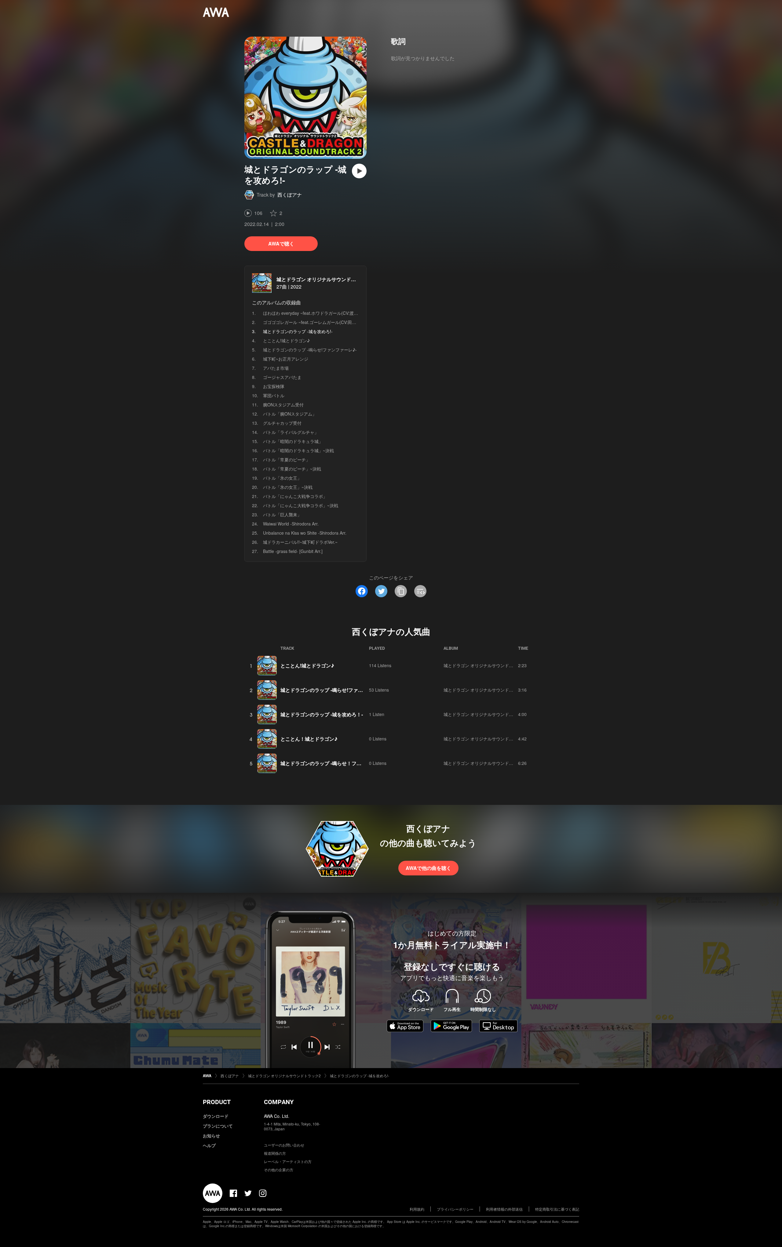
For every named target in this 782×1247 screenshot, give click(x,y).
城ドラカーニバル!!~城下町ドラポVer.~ (300, 542)
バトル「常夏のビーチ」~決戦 (292, 469)
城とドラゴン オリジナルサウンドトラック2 (324, 279)
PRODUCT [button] (217, 1102)
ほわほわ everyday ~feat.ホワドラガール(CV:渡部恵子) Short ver (325, 313)
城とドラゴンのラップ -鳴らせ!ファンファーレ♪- (310, 350)
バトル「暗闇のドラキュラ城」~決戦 (298, 450)
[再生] (359, 171)
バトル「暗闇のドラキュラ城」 (293, 441)
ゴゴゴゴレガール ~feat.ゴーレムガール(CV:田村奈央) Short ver (324, 322)
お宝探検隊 (273, 386)
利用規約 (417, 1209)
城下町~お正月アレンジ (285, 359)
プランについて (218, 1126)
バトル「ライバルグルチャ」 (291, 432)
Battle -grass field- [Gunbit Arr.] (293, 551)
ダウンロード (215, 1116)
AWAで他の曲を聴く (428, 867)
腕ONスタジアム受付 (283, 405)
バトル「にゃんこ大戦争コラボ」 (295, 496)
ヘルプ (209, 1145)
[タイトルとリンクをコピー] (401, 591)
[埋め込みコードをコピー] (420, 591)
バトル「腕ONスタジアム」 (289, 414)
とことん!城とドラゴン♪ (286, 340)
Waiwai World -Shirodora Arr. (291, 524)
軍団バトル (273, 395)
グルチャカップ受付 (282, 423)
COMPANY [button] (279, 1102)
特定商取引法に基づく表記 (557, 1209)
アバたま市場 (276, 368)
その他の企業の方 (278, 1169)
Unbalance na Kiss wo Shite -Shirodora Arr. (304, 533)
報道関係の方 (275, 1153)
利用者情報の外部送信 (504, 1209)
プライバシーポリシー (455, 1209)
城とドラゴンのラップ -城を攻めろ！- (321, 714)
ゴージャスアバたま (282, 377)
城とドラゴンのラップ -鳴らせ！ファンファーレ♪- (335, 763)
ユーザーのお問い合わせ (284, 1144)
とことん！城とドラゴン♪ (309, 738)
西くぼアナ (289, 194)
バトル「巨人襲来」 (282, 514)
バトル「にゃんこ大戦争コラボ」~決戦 (300, 505)
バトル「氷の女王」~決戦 (287, 487)
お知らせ (211, 1135)
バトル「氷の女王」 (282, 478)
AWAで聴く (281, 243)
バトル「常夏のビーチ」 (286, 459)
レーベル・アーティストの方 (288, 1161)
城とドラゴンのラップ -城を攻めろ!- (359, 1075)
